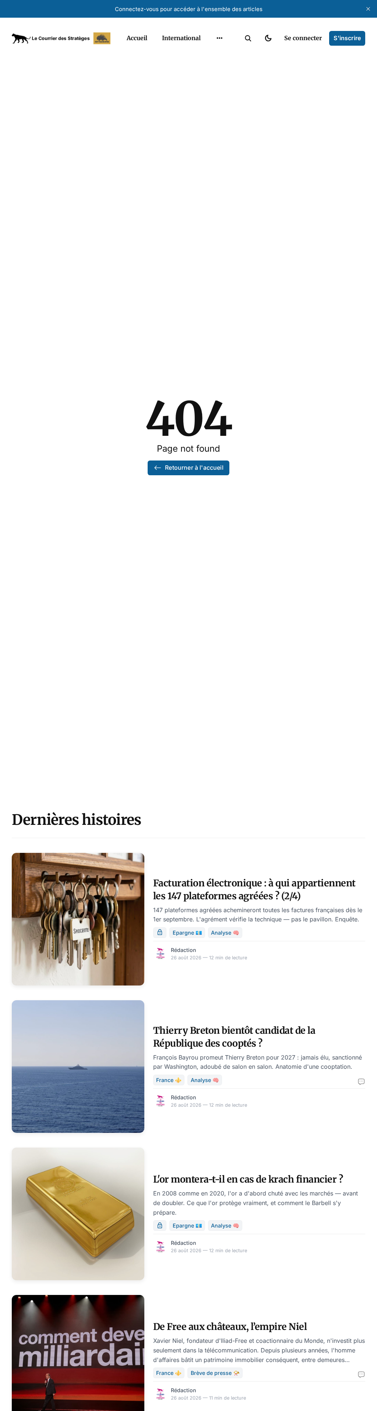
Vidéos (210, 98)
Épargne (212, 84)
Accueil (137, 38)
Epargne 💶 (187, 932)
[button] (248, 38)
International (181, 38)
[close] (368, 9)
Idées (208, 69)
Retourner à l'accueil (194, 467)
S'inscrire (347, 38)
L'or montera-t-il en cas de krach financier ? (248, 1179)
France (210, 55)
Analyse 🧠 (225, 932)
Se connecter (303, 38)
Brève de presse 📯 (215, 1373)
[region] (219, 38)
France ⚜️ (169, 1080)
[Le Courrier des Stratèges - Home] (61, 38)
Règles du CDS (219, 112)
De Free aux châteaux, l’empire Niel (230, 1327)
